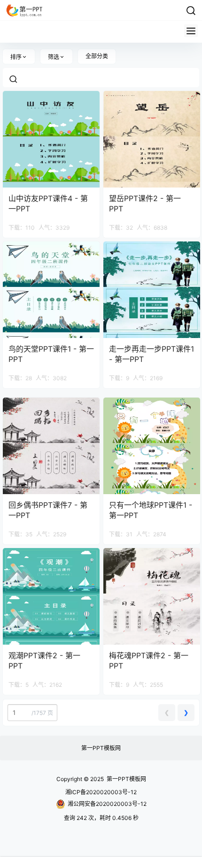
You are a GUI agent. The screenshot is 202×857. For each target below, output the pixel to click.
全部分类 (96, 56)
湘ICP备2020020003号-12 (101, 792)
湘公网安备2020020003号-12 (107, 803)
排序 (16, 56)
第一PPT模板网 (101, 748)
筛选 (53, 56)
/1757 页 (41, 712)
